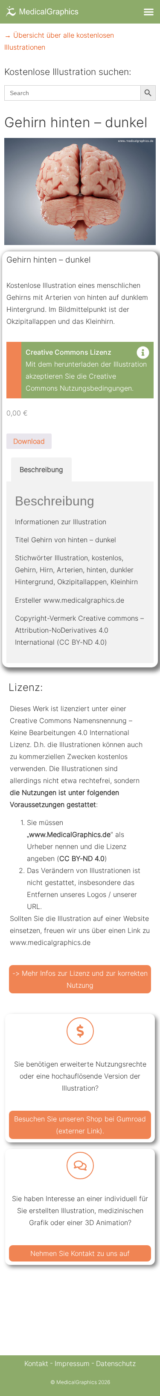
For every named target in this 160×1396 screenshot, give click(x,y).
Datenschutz (116, 1363)
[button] (149, 12)
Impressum (72, 1363)
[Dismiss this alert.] (143, 353)
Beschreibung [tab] (41, 469)
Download (29, 441)
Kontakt (36, 1363)
